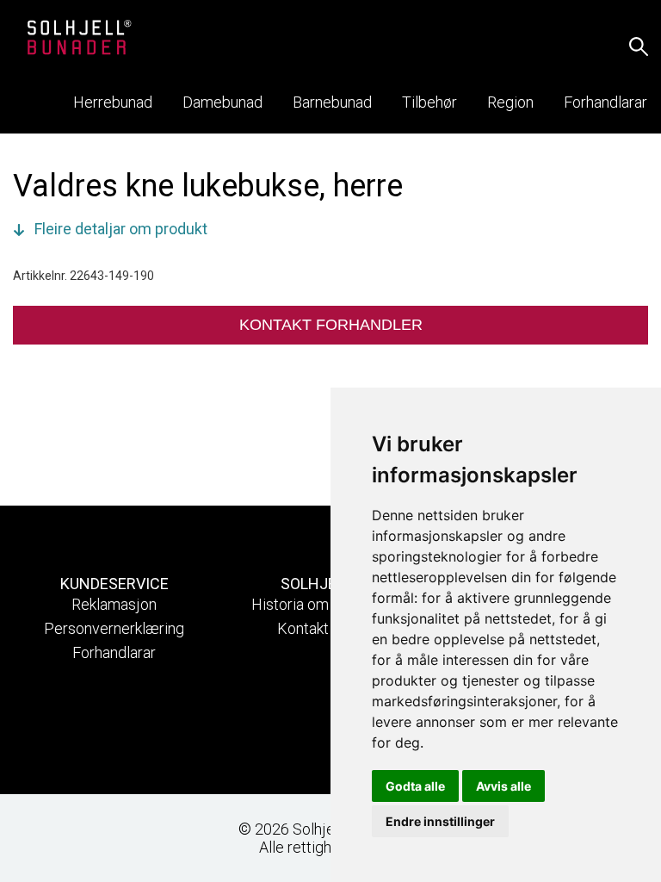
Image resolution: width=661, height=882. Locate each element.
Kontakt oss (316, 628)
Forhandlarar (114, 652)
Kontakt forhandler (331, 324)
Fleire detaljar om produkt (120, 229)
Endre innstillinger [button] (440, 821)
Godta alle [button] (415, 786)
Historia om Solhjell (316, 604)
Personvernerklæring (114, 628)
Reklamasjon (114, 604)
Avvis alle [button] (503, 786)
